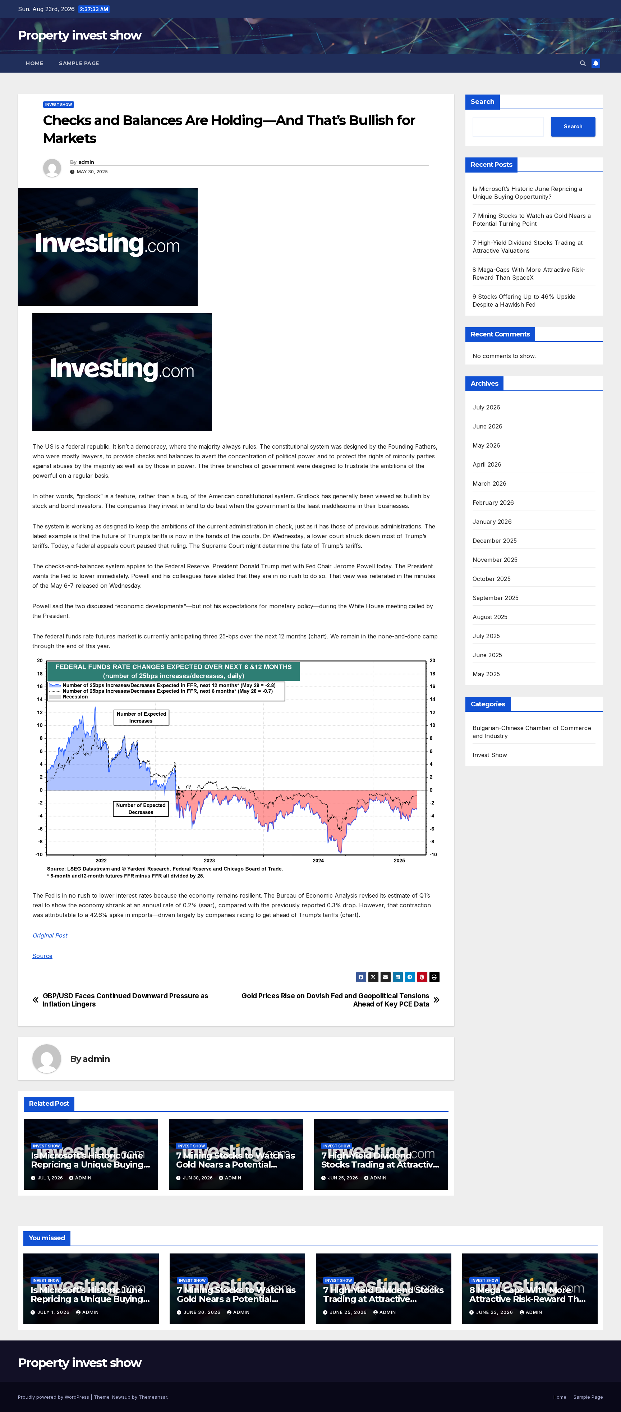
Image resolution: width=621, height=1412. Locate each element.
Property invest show (79, 35)
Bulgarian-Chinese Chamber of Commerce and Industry (532, 732)
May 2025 (486, 674)
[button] (583, 63)
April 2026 (487, 464)
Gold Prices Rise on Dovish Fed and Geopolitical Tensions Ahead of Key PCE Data (335, 1000)
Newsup (121, 1397)
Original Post (49, 935)
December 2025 (495, 541)
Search (482, 102)
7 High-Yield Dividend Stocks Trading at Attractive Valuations (379, 1164)
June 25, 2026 (349, 1312)
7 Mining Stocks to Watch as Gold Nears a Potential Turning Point (235, 1164)
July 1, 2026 (54, 1312)
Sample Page (79, 63)
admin (86, 162)
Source (42, 955)
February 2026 (493, 502)
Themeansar (153, 1397)
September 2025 (496, 598)
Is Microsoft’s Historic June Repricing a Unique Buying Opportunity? (87, 1164)
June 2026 (488, 426)
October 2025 (492, 579)
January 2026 (492, 522)
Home (34, 63)
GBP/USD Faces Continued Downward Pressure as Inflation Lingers (125, 1000)
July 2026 (487, 407)
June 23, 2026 (495, 1312)
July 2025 (486, 636)
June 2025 (487, 655)
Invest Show (58, 104)
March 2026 (490, 483)
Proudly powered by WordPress (54, 1397)
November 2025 (495, 560)
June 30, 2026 (203, 1312)
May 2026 (487, 445)
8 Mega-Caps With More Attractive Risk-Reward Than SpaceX (529, 1299)
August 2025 (490, 617)
